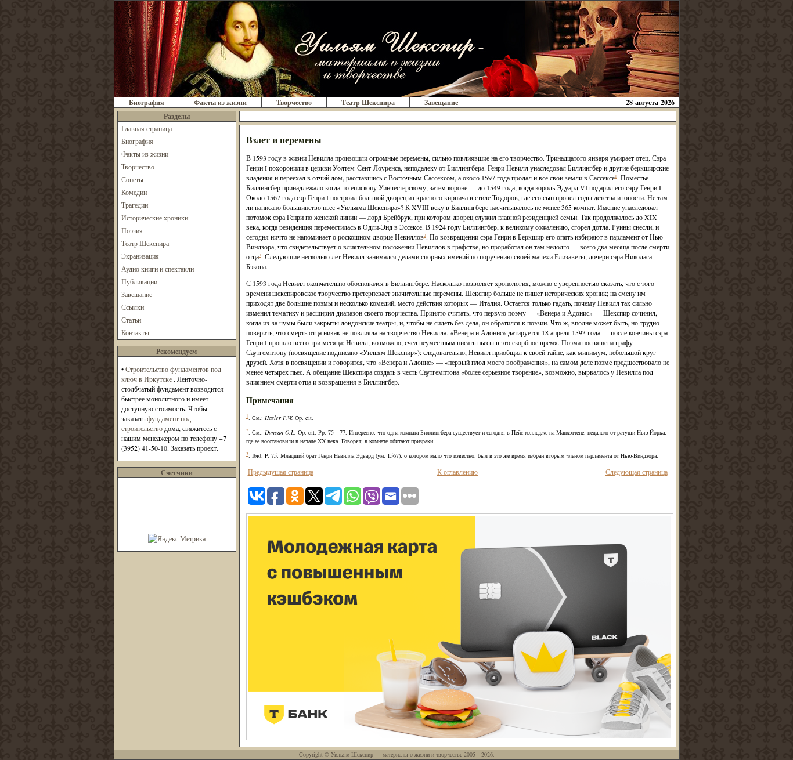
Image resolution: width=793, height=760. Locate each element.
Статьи (131, 319)
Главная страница (146, 128)
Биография (146, 102)
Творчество (294, 102)
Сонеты (132, 179)
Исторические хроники (154, 217)
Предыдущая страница (280, 471)
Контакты (135, 332)
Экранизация (140, 255)
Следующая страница (636, 471)
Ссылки (132, 307)
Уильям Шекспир (352, 754)
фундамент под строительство (156, 423)
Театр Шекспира (368, 102)
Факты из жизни (220, 102)
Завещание (441, 102)
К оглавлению (457, 471)
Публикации (139, 281)
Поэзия (132, 230)
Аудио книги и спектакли (157, 268)
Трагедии (134, 204)
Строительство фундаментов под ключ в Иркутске (171, 373)
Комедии (134, 192)
